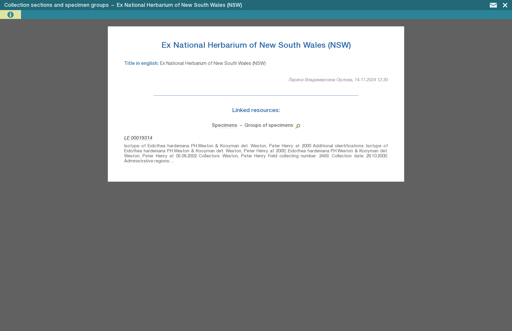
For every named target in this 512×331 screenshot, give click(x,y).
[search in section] (296, 126)
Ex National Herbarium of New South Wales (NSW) (179, 5)
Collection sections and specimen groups (56, 5)
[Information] (11, 14)
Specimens (224, 126)
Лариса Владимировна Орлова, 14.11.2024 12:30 (338, 80)
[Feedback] (493, 5)
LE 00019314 (138, 138)
